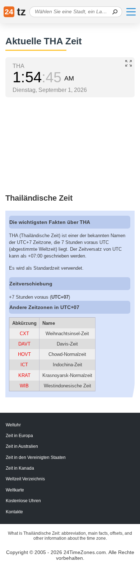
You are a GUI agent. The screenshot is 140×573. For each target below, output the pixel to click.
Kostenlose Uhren (23, 500)
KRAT (24, 375)
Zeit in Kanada (20, 468)
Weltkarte (15, 490)
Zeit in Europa (19, 435)
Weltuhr (13, 424)
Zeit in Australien (22, 446)
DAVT (24, 344)
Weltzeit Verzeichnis (25, 478)
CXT (24, 333)
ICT (24, 364)
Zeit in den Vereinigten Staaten (36, 457)
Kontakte (14, 511)
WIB (24, 385)
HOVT (24, 354)
